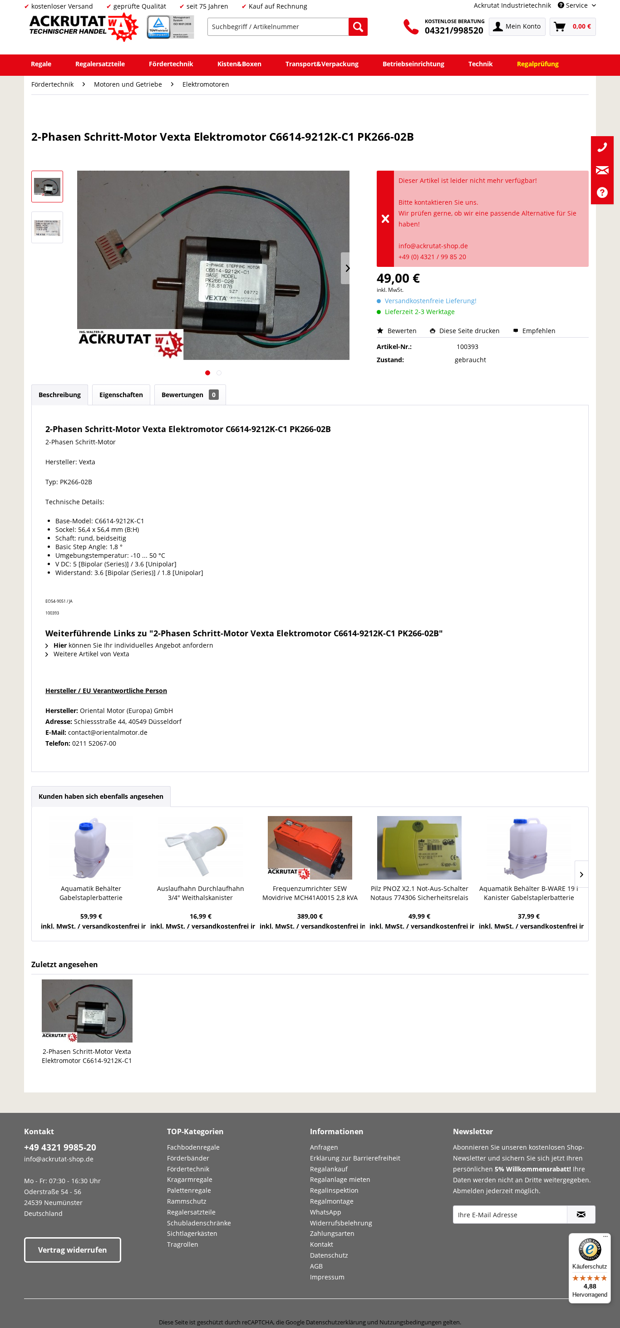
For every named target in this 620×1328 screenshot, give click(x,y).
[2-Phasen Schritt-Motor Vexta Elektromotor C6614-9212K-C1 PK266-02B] (87, 1011)
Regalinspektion (334, 1190)
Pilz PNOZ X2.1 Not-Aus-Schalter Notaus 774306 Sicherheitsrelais (419, 893)
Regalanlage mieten (340, 1179)
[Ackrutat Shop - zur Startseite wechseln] (85, 29)
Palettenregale (189, 1190)
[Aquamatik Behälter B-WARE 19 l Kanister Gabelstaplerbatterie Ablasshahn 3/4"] (529, 848)
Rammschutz (187, 1201)
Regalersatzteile (191, 1212)
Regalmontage (332, 1201)
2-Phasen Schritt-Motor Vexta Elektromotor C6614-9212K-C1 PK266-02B (87, 1056)
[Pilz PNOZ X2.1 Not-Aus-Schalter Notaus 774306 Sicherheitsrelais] (419, 848)
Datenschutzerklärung (336, 1322)
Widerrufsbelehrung (341, 1223)
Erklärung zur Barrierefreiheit (355, 1158)
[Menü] (605, 1238)
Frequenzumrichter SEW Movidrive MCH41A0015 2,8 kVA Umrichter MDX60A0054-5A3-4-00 (310, 893)
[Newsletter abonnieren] (581, 1214)
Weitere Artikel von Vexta (90, 653)
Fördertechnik (188, 1169)
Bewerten (402, 330)
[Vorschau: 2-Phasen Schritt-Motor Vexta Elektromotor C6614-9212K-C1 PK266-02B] (47, 186)
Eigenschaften (121, 394)
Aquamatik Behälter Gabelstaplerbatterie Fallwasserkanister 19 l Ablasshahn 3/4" (91, 893)
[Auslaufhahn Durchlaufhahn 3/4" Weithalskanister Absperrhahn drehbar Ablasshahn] (200, 848)
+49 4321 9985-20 (60, 1147)
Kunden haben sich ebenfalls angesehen (101, 796)
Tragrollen (182, 1244)
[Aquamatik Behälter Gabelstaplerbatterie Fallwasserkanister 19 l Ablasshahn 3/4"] (91, 848)
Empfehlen (538, 330)
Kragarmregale (189, 1179)
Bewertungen (189, 394)
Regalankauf (329, 1169)
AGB (316, 1266)
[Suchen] (358, 27)
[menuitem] (287, 27)
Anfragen (324, 1147)
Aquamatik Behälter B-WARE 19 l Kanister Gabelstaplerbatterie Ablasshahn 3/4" (528, 893)
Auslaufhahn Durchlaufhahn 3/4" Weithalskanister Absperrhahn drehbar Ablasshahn (200, 893)
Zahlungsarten (332, 1233)
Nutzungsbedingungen (410, 1322)
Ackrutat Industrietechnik (512, 5)
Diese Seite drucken (470, 330)
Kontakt (321, 1244)
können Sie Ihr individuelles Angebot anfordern (133, 645)
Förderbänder (188, 1158)
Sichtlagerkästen (192, 1233)
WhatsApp (325, 1212)
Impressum (327, 1277)
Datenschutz (329, 1255)
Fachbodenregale (193, 1147)
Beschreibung (60, 394)
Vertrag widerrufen (72, 1250)
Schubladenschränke (199, 1223)
